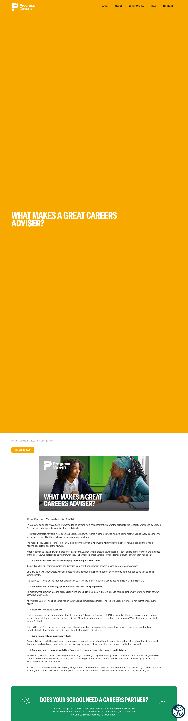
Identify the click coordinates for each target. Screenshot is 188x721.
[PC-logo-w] (23, 4)
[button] (178, 711)
